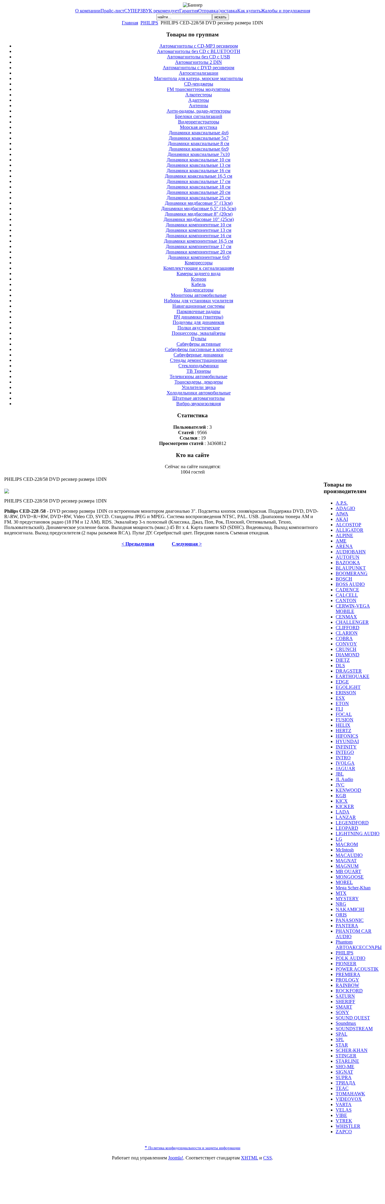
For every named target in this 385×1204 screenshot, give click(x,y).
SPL (340, 1039)
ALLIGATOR (349, 530)
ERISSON (346, 692)
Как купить (249, 10)
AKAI (342, 519)
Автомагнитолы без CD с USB (198, 56)
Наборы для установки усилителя (198, 300)
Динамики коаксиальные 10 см (198, 159)
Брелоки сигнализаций (198, 116)
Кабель (198, 284)
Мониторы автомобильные (198, 295)
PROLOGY (347, 979)
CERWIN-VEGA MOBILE (353, 608)
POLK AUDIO (350, 958)
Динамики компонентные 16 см (198, 235)
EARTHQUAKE (352, 676)
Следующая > (187, 543)
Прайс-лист (112, 10)
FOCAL (344, 714)
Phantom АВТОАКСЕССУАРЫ (359, 944)
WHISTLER (348, 1126)
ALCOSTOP (348, 524)
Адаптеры (198, 100)
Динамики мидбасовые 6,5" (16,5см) (198, 208)
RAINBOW (347, 985)
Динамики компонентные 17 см (198, 246)
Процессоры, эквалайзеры (199, 333)
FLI (339, 708)
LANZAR (346, 817)
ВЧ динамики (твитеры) (198, 316)
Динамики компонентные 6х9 (198, 257)
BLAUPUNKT (351, 568)
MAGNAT (346, 860)
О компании (87, 10)
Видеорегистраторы (198, 121)
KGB (341, 795)
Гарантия (188, 10)
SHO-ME (345, 1066)
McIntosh (345, 849)
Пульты (198, 338)
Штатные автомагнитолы (198, 398)
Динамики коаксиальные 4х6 (199, 132)
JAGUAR (345, 768)
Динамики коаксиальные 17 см (198, 181)
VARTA (344, 1104)
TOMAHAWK (350, 1093)
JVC (340, 784)
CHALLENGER (352, 622)
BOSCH (344, 578)
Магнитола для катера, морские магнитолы (198, 78)
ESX (340, 698)
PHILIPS (149, 22)
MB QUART (348, 871)
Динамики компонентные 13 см (198, 230)
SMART (344, 1007)
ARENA (344, 546)
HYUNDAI (347, 741)
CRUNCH (346, 649)
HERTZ (343, 730)
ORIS (341, 914)
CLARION (347, 633)
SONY (342, 1012)
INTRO (343, 757)
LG (339, 839)
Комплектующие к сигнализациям (198, 268)
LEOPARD (347, 828)
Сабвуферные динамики (198, 354)
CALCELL (347, 595)
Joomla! (175, 1157)
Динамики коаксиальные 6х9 (199, 148)
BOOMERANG (352, 573)
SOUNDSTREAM (354, 1028)
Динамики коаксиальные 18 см (198, 186)
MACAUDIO (349, 855)
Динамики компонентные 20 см (198, 251)
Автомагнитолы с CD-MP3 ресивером (198, 45)
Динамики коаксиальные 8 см (198, 143)
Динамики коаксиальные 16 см (198, 170)
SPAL (341, 1034)
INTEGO (345, 752)
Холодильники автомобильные (199, 392)
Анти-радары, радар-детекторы (199, 111)
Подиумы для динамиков (198, 322)
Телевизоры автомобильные (198, 376)
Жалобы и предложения (285, 10)
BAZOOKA (348, 562)
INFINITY (346, 746)
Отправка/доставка (217, 10)
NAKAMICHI (350, 909)
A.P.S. (342, 503)
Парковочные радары (198, 311)
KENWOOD (348, 790)
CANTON (346, 600)
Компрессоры (199, 262)
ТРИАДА (346, 1082)
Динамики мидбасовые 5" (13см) (199, 203)
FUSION (344, 719)
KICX (342, 801)
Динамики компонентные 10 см (198, 224)
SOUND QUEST (353, 1017)
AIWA (342, 513)
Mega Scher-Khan (353, 887)
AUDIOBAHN (351, 551)
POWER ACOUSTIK (357, 969)
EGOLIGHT (348, 687)
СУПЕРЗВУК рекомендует (151, 10)
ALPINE (344, 535)
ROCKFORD (349, 990)
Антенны (198, 105)
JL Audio (344, 779)
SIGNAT (344, 1072)
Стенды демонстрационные (198, 360)
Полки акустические (198, 327)
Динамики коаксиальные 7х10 (199, 154)
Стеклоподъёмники (198, 365)
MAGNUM (347, 866)
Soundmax (346, 1023)
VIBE (341, 1115)
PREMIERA (348, 974)
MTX (341, 893)
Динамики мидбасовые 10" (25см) (199, 219)
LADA (343, 811)
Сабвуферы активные (199, 344)
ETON (342, 703)
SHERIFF (345, 1001)
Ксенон (198, 279)
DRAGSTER (349, 671)
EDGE (342, 681)
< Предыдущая (138, 543)
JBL (340, 773)
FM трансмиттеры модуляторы (198, 89)
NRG (341, 904)
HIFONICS (347, 736)
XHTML (249, 1157)
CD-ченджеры (198, 83)
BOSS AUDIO (350, 584)
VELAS (344, 1109)
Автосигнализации (198, 73)
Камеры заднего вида (198, 273)
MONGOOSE (350, 876)
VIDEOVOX (349, 1099)
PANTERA (347, 925)
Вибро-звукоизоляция (198, 403)
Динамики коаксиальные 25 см (198, 197)
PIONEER (346, 963)
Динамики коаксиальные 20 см (198, 192)
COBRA (344, 638)
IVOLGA (345, 763)
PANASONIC (350, 920)
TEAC (342, 1088)
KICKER (345, 806)
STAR (342, 1044)
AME (341, 540)
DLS (340, 665)
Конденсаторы (199, 289)
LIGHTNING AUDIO (358, 833)
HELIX (343, 725)
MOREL (344, 882)
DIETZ (343, 660)
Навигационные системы (198, 306)
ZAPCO (344, 1131)
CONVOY (346, 643)
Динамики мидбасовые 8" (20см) (199, 213)
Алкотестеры (198, 94)
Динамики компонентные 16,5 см (198, 241)
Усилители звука (199, 387)
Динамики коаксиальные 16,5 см (198, 176)
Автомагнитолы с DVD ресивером (198, 67)
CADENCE (347, 589)
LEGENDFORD (352, 822)
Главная (130, 22)
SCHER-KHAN (352, 1050)
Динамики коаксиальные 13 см (198, 165)
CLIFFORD (347, 627)
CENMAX (346, 616)
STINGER (346, 1055)
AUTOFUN (347, 557)
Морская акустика (198, 127)
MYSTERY (347, 898)
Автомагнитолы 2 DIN (198, 62)
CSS (267, 1157)
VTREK (344, 1120)
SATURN (345, 996)
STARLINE (347, 1061)
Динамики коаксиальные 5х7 (199, 138)
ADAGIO (345, 508)
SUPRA (344, 1077)
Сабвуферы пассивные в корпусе (199, 349)
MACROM (347, 844)
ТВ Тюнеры (198, 371)
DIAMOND (347, 654)
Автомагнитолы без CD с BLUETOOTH (198, 51)
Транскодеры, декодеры (198, 381)
